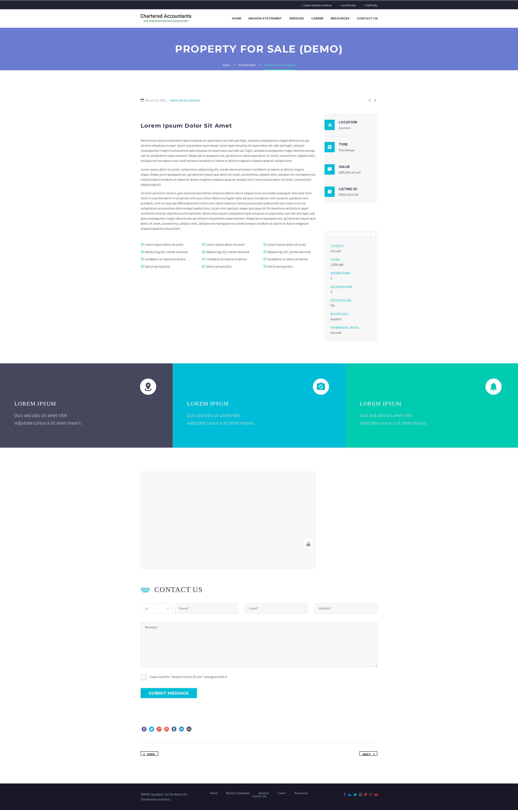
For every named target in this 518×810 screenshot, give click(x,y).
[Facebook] (144, 729)
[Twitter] (151, 729)
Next (367, 754)
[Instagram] (360, 794)
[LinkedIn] (181, 729)
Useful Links (349, 5)
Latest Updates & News (318, 5)
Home (236, 18)
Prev (151, 754)
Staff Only (371, 5)
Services (296, 18)
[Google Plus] (159, 729)
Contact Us (367, 18)
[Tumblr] (174, 729)
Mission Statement (265, 18)
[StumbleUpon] (189, 729)
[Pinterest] (166, 729)
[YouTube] (376, 794)
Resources (340, 18)
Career (317, 18)
